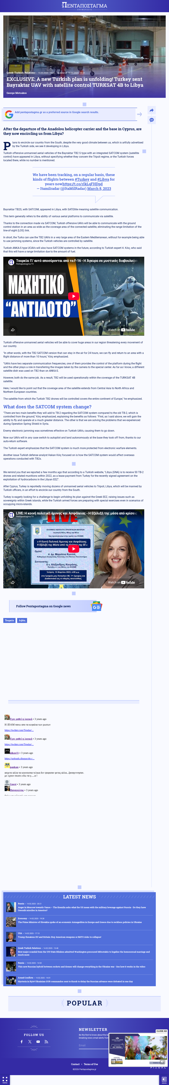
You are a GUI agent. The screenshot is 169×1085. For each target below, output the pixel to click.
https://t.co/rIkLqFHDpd (82, 183)
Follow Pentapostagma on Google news (43, 606)
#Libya (103, 179)
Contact (75, 1064)
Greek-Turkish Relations (21, 72)
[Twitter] (30, 1041)
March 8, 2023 (99, 188)
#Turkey (82, 179)
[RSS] (46, 1041)
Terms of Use (91, 1064)
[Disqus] (73, 754)
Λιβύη (22, 620)
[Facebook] (21, 1041)
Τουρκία (9, 620)
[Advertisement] (73, 665)
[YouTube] (38, 1041)
